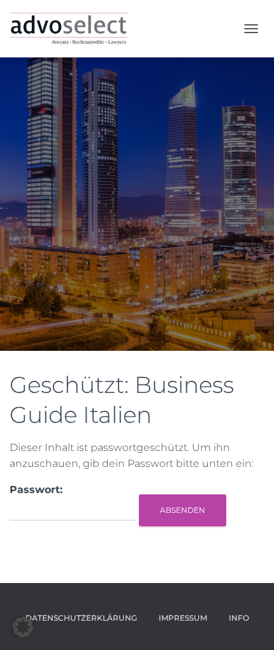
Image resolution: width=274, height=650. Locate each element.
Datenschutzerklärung (81, 618)
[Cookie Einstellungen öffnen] (23, 634)
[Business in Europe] (73, 29)
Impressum (183, 618)
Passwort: (36, 490)
